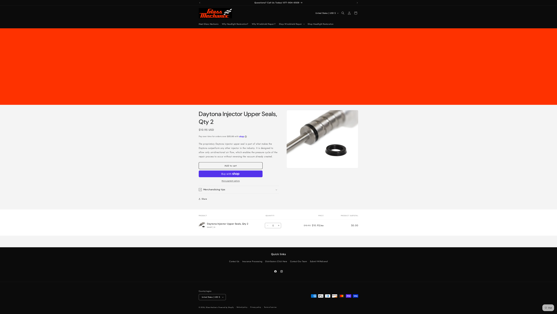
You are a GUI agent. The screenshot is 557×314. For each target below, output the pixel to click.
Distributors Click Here (276, 261)
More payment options (231, 181)
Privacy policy (255, 307)
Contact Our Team (298, 261)
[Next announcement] (357, 3)
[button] (291, 24)
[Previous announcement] (200, 3)
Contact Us (234, 261)
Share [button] (204, 198)
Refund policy (242, 307)
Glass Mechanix (212, 307)
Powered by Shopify (226, 307)
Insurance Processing (252, 261)
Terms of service (270, 307)
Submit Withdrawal (319, 261)
